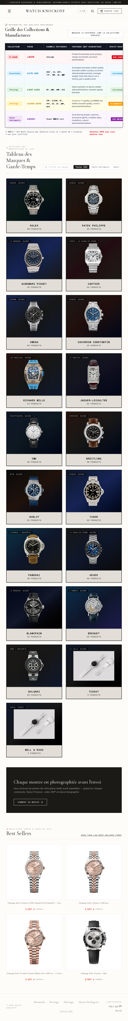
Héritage (69, 1002)
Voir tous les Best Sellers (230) (101, 835)
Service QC (66, 1011)
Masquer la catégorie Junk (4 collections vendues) (95, 34)
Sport (116, 167)
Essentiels (39, 1002)
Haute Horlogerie (100, 167)
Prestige (54, 1002)
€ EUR (82, 11)
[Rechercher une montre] (92, 11)
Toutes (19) (81, 167)
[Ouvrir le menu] (9, 11)
